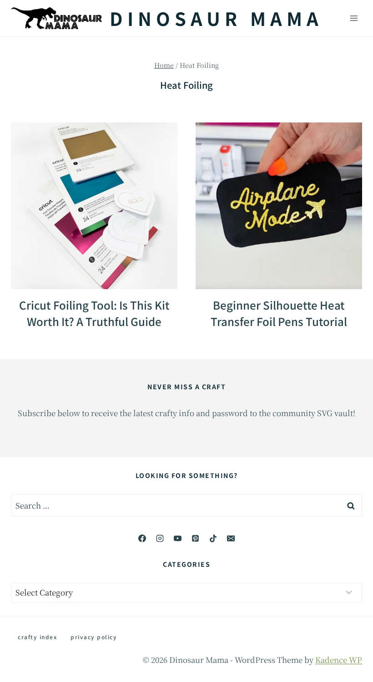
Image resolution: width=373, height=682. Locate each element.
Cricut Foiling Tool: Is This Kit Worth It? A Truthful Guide (94, 313)
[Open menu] (353, 18)
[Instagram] (159, 538)
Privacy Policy (94, 637)
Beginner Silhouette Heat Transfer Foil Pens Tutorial (279, 313)
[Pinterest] (195, 538)
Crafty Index (37, 637)
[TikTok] (213, 538)
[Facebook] (142, 538)
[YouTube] (177, 538)
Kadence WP (338, 659)
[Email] (231, 538)
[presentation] (94, 205)
